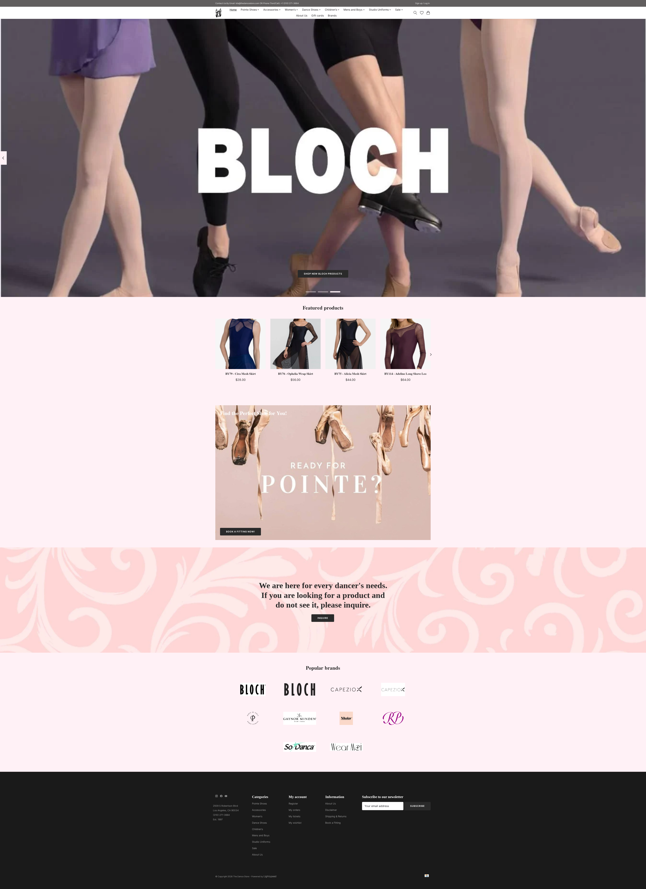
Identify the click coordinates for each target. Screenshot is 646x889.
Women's (257, 816)
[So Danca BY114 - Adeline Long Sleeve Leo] (405, 344)
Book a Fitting (333, 822)
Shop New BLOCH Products (323, 274)
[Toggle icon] (415, 13)
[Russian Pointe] (393, 719)
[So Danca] (300, 748)
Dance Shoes (259, 822)
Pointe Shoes (259, 803)
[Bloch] (253, 690)
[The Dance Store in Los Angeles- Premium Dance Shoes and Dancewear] (218, 12)
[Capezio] (346, 690)
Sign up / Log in (422, 3)
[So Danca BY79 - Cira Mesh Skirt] (240, 344)
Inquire (322, 618)
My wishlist (295, 822)
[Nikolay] (346, 719)
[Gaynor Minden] (300, 719)
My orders (294, 809)
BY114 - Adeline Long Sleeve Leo (405, 373)
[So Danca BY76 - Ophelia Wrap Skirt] (295, 344)
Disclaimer (331, 809)
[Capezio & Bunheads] (393, 690)
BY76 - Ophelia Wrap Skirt (295, 373)
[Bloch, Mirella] (300, 690)
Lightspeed (270, 876)
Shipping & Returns (336, 816)
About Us (301, 15)
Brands (332, 15)
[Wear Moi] (346, 748)
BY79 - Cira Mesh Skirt (240, 373)
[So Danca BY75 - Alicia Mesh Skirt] (350, 344)
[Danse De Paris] (253, 719)
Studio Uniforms (261, 841)
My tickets (294, 816)
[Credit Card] (427, 876)
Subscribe (417, 806)
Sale (254, 848)
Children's (257, 829)
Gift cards (317, 15)
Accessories (259, 809)
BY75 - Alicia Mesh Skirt (350, 373)
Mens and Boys (261, 835)
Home (233, 9)
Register (293, 803)
